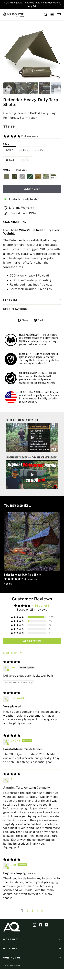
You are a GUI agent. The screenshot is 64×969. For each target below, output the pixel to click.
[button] (12, 136)
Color (15, 170)
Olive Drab (6, 176)
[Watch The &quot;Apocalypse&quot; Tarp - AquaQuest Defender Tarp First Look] (32, 475)
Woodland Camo (14, 176)
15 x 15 (10, 159)
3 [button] (33, 910)
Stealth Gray (22, 176)
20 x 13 (25, 159)
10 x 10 (23, 149)
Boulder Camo (46, 176)
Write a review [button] (32, 640)
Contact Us (12, 958)
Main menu (11, 948)
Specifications (15, 309)
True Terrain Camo (38, 176)
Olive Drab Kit (54, 176)
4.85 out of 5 (41, 605)
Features (10, 300)
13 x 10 (38, 149)
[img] (11, 662)
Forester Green (30, 176)
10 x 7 (9, 149)
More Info (11, 939)
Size (6, 144)
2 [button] (27, 910)
